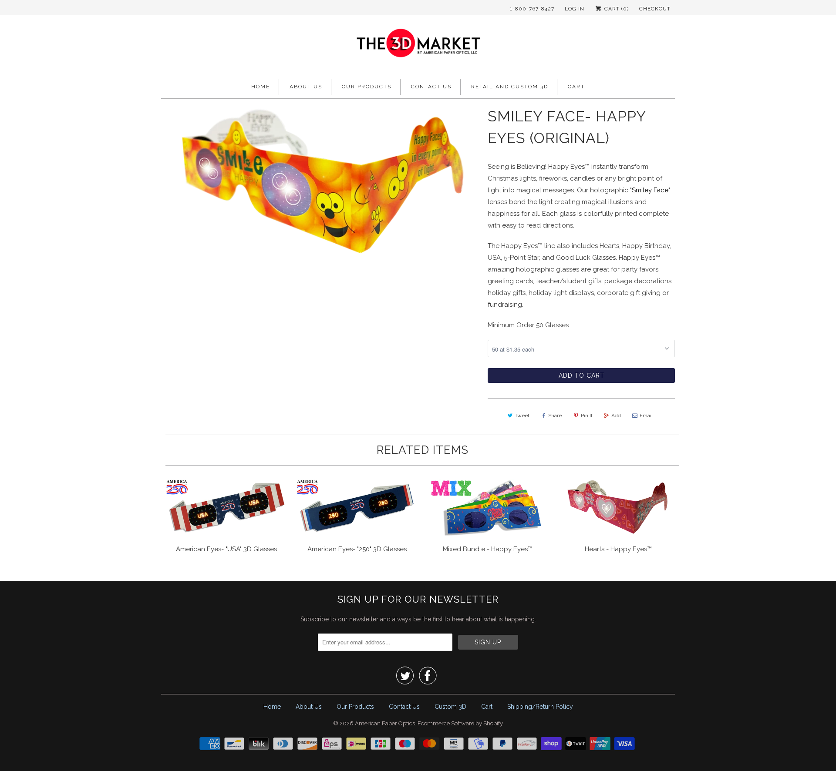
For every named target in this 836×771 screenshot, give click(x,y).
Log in (574, 9)
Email (646, 415)
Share (555, 415)
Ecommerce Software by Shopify (460, 723)
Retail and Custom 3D (509, 87)
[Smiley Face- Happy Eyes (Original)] (320, 181)
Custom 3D (450, 706)
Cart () (616, 9)
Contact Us (431, 87)
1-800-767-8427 (532, 9)
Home (260, 87)
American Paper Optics (385, 723)
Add (616, 415)
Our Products (366, 87)
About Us (306, 87)
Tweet (522, 415)
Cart (576, 87)
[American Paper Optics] (418, 45)
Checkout (655, 9)
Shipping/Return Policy (540, 706)
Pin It (587, 415)
